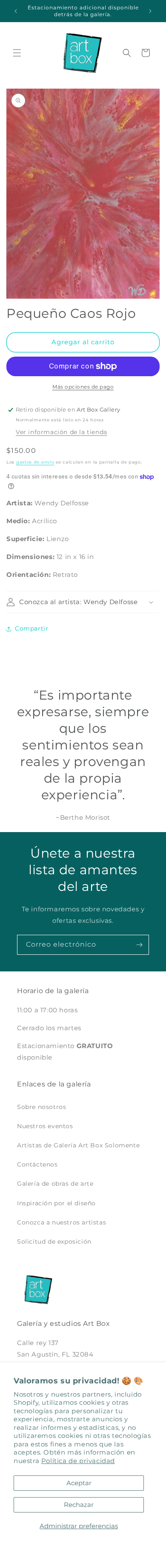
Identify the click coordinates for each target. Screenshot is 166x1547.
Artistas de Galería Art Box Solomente (78, 1145)
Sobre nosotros (41, 1107)
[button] (17, 52)
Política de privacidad (78, 1461)
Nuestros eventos (45, 1126)
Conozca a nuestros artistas (61, 1222)
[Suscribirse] (139, 945)
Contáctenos (37, 1164)
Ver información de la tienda (61, 432)
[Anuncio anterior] (15, 11)
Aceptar (79, 1483)
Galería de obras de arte (55, 1183)
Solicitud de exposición (54, 1241)
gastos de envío (35, 462)
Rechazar (79, 1505)
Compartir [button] (31, 628)
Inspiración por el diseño (56, 1203)
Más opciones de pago (83, 386)
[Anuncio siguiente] (150, 11)
